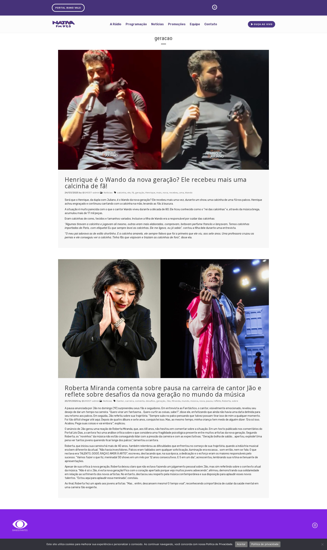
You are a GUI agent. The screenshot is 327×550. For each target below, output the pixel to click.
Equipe (195, 24)
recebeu (173, 192)
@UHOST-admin (91, 192)
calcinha (121, 192)
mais (159, 192)
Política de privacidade (265, 544)
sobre (235, 401)
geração (139, 192)
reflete (217, 401)
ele (129, 192)
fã (133, 192)
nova (165, 192)
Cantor (120, 401)
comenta (140, 401)
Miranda (176, 401)
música (194, 401)
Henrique (150, 192)
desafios (150, 401)
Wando (188, 192)
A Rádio (115, 24)
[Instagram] (315, 525)
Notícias (157, 24)
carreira (129, 401)
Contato (210, 24)
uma (181, 192)
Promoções (176, 24)
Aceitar (241, 544)
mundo (185, 401)
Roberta (226, 401)
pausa (209, 401)
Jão (169, 401)
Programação (136, 24)
